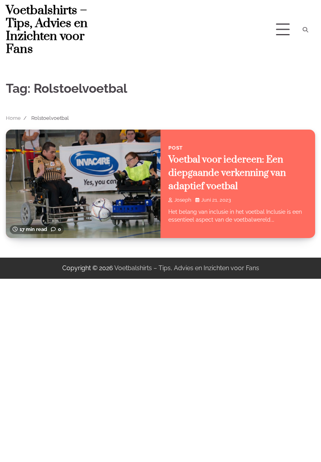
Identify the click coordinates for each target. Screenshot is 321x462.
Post (175, 148)
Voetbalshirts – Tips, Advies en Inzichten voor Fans (47, 30)
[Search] (305, 30)
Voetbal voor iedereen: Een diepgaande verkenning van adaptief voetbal (227, 173)
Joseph (182, 200)
